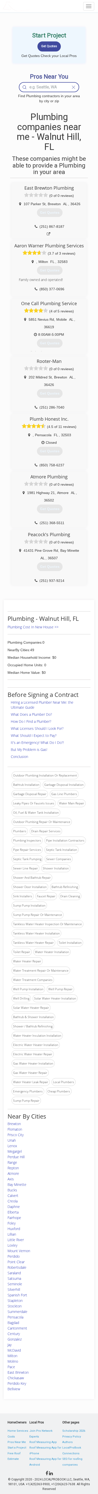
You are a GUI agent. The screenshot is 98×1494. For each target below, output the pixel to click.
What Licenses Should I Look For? (37, 728)
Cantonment (17, 1328)
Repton (13, 1168)
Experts (34, 1436)
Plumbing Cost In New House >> (33, 627)
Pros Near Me (17, 1442)
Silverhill (14, 1289)
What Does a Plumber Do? (31, 714)
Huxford (14, 1228)
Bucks (12, 1190)
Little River (16, 1239)
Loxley (12, 1245)
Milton (12, 1355)
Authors (67, 1442)
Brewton (14, 1123)
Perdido (14, 1256)
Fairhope (14, 1217)
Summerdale (17, 1311)
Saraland (14, 1272)
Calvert (13, 1195)
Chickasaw (16, 1377)
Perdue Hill (16, 1156)
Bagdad (13, 1322)
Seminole (15, 1284)
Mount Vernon (19, 1250)
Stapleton (15, 1300)
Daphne (14, 1206)
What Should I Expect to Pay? (34, 735)
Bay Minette (17, 1184)
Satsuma (14, 1278)
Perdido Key (17, 1383)
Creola (13, 1201)
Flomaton (15, 1129)
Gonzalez (15, 1339)
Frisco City (16, 1134)
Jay (10, 1344)
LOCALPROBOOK (31, 6)
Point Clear (16, 1261)
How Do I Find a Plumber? (31, 721)
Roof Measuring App (43, 1442)
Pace (11, 1366)
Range (12, 1162)
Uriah (12, 1140)
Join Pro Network (41, 1430)
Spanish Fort (17, 1295)
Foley (12, 1223)
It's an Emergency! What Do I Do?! (37, 742)
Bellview (14, 1389)
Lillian (12, 1234)
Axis (11, 1179)
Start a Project (17, 1447)
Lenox (12, 1145)
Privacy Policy (71, 1436)
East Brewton (18, 1372)
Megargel (15, 1151)
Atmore (13, 1173)
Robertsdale (17, 1267)
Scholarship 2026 (73, 1430)
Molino (13, 1361)
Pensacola (15, 1317)
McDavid (14, 1350)
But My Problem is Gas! (29, 749)
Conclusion (19, 756)
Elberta (13, 1212)
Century (14, 1333)
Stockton (15, 1306)
